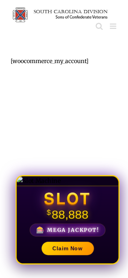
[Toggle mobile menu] (113, 26)
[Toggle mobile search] (99, 26)
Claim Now (67, 249)
